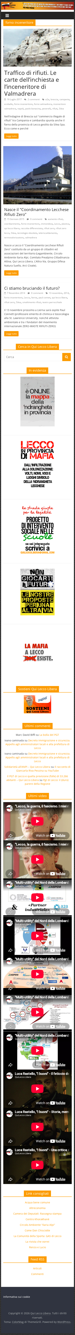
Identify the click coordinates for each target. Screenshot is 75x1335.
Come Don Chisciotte (37, 1230)
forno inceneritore (23, 104)
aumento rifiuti (55, 219)
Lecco (57, 223)
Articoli (37, 1268)
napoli (20, 108)
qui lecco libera (11, 228)
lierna (34, 297)
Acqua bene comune (37, 1202)
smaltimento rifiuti (31, 302)
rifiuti (55, 108)
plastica (65, 223)
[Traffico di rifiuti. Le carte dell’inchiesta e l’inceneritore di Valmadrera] (37, 31)
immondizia (47, 223)
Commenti (37, 1274)
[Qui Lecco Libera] (37, 4)
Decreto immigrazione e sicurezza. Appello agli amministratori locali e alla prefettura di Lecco (37, 744)
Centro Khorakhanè (37, 1219)
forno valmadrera (43, 104)
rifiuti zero (49, 228)
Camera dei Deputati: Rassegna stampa (37, 1213)
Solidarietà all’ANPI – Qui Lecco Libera (27, 766)
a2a (47, 99)
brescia (54, 99)
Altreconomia (37, 1208)
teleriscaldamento (48, 233)
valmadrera (31, 237)
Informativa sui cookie (16, 1296)
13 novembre (55, 293)
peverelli (46, 108)
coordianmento (12, 223)
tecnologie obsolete (27, 233)
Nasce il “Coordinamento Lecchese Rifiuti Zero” (36, 212)
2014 (66, 293)
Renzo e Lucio (37, 1247)
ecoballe (8, 104)
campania (65, 99)
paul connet (44, 297)
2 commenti (33, 99)
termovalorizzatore (14, 237)
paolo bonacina (33, 108)
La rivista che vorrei (37, 1241)
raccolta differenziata (32, 228)
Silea (61, 108)
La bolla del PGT (49, 734)
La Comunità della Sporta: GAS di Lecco (37, 1236)
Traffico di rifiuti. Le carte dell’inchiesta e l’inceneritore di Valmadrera (31, 83)
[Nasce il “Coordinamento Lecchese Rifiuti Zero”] (37, 148)
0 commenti (36, 219)
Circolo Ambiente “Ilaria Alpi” (37, 1225)
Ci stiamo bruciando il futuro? (32, 288)
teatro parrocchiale (52, 302)
